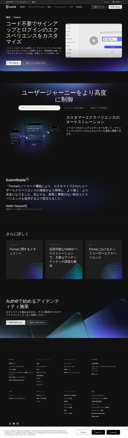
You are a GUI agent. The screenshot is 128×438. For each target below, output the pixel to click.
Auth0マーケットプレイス (72, 372)
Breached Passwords (98, 413)
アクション (95, 404)
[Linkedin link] (14, 424)
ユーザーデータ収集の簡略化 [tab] (74, 108)
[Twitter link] (10, 424)
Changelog (40, 375)
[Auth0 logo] (11, 7)
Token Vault (95, 416)
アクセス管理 (68, 398)
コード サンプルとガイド (16, 366)
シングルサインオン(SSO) (99, 398)
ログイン (107, 2)
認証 (65, 410)
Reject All (98, 432)
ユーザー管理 (68, 407)
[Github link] (17, 424)
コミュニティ (68, 363)
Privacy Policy (32, 434)
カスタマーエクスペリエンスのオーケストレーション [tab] (39, 108)
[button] (99, 7)
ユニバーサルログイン (98, 395)
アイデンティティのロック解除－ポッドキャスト (21, 373)
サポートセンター (69, 366)
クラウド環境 (68, 413)
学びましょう (41, 395)
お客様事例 (95, 363)
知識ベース (67, 369)
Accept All (113, 432)
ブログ (39, 378)
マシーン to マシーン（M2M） (101, 407)
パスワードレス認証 (98, 410)
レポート (39, 381)
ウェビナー (40, 384)
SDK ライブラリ (41, 372)
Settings (83, 432)
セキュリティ (68, 404)
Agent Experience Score (16, 380)
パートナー (95, 371)
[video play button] (93, 40)
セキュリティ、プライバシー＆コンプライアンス (104, 367)
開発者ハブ (12, 363)
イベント (11, 395)
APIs (38, 369)
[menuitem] (23, 7)
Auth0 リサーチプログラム (17, 398)
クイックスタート (42, 366)
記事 (38, 363)
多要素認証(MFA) (97, 401)
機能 (8, 17)
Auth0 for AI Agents (70, 395)
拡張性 (66, 401)
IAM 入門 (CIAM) (42, 398)
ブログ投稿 (12, 369)
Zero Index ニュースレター (17, 377)
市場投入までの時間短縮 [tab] (98, 108)
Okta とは (95, 374)
